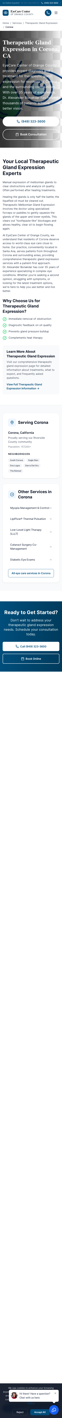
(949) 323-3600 (33, 121)
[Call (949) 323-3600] (48, 12)
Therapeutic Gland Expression (41, 23)
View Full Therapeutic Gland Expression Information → (24, 386)
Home (6, 23)
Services (17, 23)
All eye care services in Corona (31, 573)
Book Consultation (33, 134)
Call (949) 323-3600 (33, 646)
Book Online (33, 658)
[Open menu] (56, 12)
